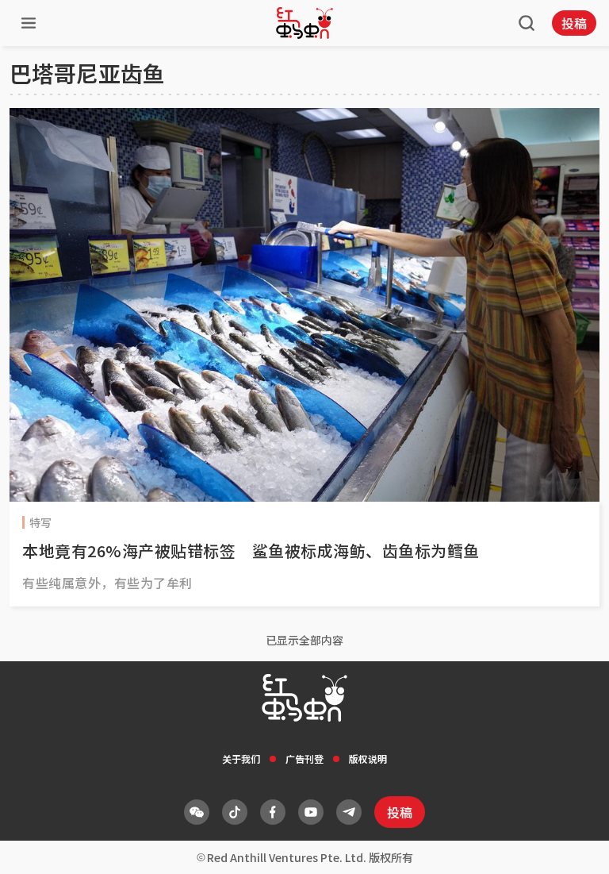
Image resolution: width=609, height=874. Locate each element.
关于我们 (241, 758)
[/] (304, 23)
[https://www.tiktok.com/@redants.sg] (234, 812)
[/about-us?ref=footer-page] (196, 812)
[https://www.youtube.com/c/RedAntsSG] (311, 812)
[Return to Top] (572, 845)
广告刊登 (304, 758)
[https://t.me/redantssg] (349, 812)
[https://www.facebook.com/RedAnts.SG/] (272, 812)
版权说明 (368, 758)
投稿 (574, 23)
